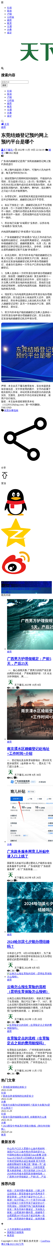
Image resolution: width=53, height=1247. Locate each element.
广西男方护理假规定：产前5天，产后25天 (29, 1176)
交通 (9, 26)
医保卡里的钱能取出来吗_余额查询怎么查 (25, 1117)
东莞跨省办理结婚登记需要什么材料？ (21, 589)
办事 (9, 29)
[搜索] (26, 121)
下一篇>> (6, 592)
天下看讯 (8, 150)
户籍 (9, 14)
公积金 (10, 17)
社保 (9, 7)
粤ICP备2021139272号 (12, 1244)
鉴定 (9, 32)
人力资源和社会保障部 (19, 1229)
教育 (9, 23)
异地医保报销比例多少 (14, 1087)
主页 (6, 124)
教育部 (10, 1235)
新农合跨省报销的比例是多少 (18, 1096)
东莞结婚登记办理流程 (13, 582)
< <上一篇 (6, 585)
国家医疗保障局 (15, 1232)
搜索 (4, 85)
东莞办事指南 (11, 410)
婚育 (9, 20)
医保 (9, 11)
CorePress (45, 1241)
